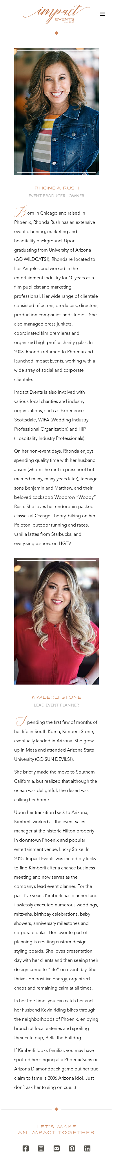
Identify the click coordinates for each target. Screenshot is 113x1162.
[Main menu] (102, 14)
